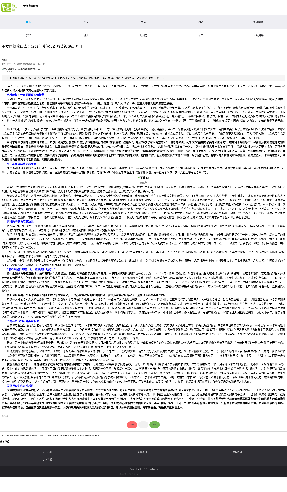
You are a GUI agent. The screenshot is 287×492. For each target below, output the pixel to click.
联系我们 (142, 452)
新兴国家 (258, 22)
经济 (86, 35)
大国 (143, 22)
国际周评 (258, 35)
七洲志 (143, 35)
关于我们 (47, 452)
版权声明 (237, 452)
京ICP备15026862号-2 (128, 474)
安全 (28, 35)
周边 (201, 22)
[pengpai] (9, 7)
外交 (86, 22)
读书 (201, 35)
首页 (29, 22)
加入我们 (47, 459)
